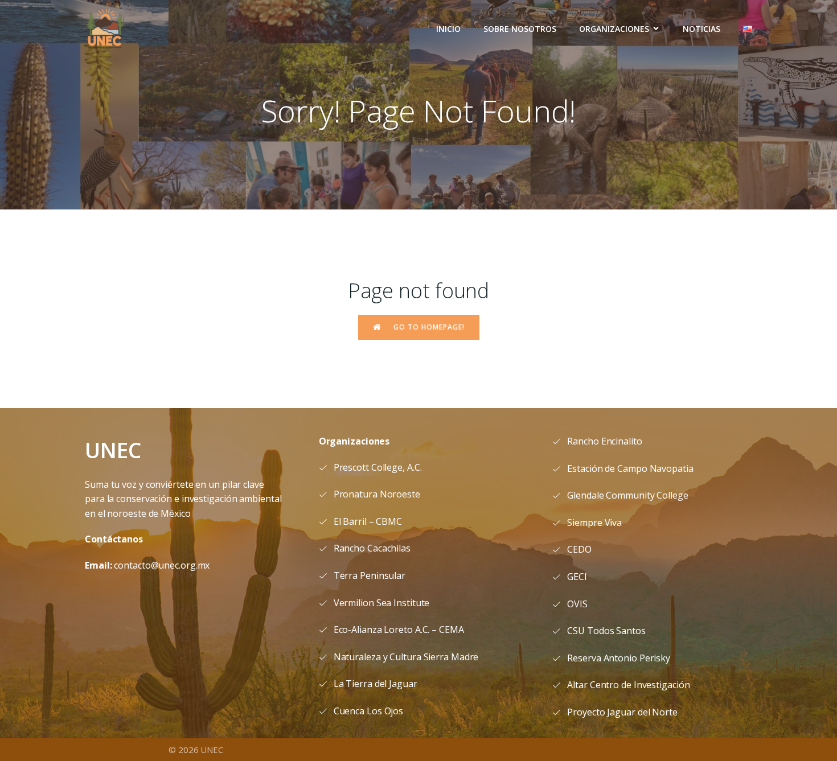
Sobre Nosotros (519, 28)
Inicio (448, 28)
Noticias (701, 28)
